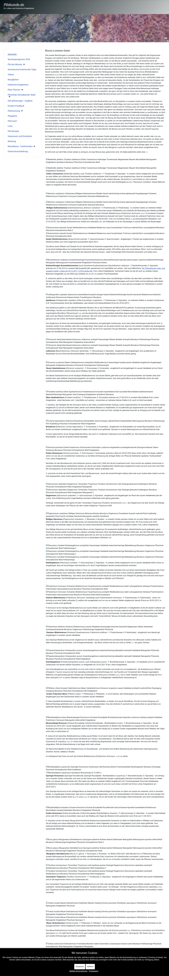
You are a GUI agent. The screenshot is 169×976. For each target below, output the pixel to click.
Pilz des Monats (15, 64)
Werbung (12, 141)
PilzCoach (12, 121)
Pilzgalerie (12, 116)
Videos (11, 74)
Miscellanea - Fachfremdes (20, 146)
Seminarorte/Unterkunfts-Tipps (22, 69)
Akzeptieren (80, 966)
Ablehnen (90, 966)
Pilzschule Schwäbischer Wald (21, 95)
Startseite (12, 54)
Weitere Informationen (78, 971)
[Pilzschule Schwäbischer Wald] (9, 96)
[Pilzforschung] (21, 110)
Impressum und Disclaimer (20, 136)
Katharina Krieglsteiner (18, 85)
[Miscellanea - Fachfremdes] (33, 146)
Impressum (93, 971)
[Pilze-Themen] (21, 89)
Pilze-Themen (14, 90)
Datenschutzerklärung (18, 151)
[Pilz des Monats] (23, 64)
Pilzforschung (14, 111)
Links (10, 126)
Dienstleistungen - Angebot (20, 101)
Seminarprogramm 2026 (19, 59)
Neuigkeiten (13, 79)
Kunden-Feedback (16, 106)
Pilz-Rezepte (13, 131)
